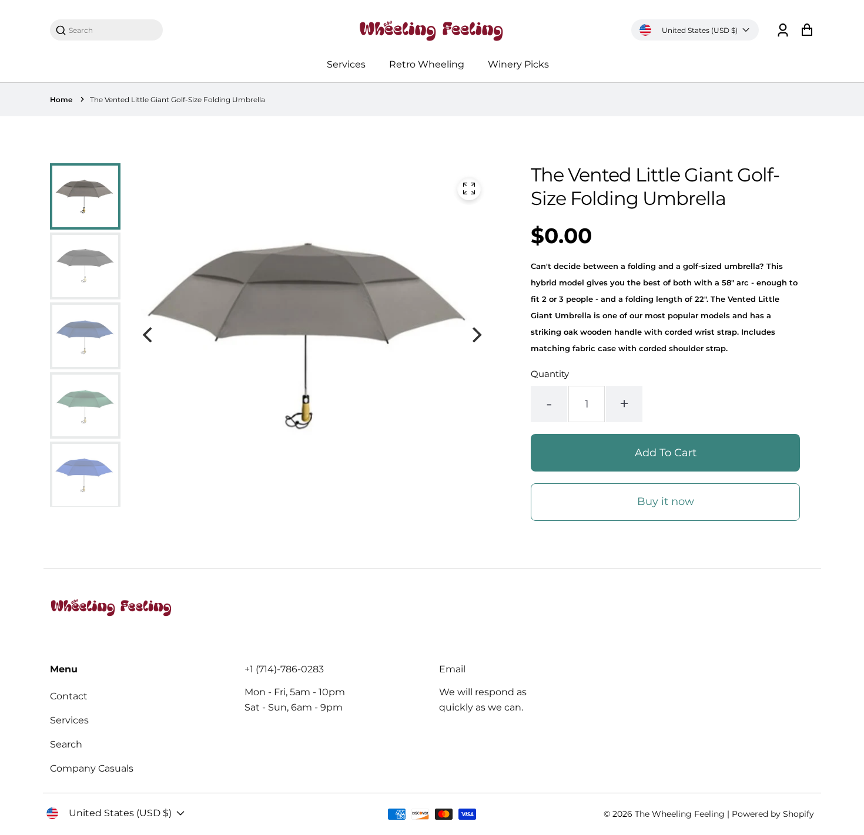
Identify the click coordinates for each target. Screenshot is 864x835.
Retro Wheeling (426, 64)
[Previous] (149, 335)
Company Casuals (91, 768)
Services (346, 64)
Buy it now (665, 501)
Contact (69, 696)
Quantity (550, 373)
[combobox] (112, 30)
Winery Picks (518, 64)
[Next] (475, 335)
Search (66, 744)
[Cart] (806, 30)
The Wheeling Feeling (680, 814)
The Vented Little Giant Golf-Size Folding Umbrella (177, 99)
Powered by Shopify (773, 814)
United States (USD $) (700, 30)
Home (61, 99)
